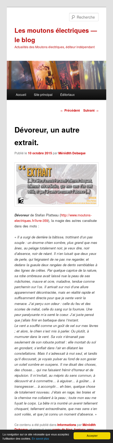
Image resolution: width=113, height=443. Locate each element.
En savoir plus (40, 438)
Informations (66, 424)
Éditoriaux (67, 94)
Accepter (92, 435)
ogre (90, 429)
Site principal (43, 94)
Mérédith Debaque (72, 153)
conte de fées (62, 429)
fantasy (79, 429)
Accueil (21, 94)
